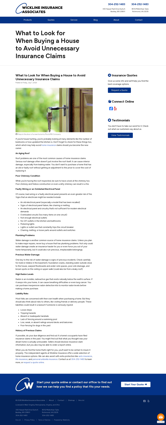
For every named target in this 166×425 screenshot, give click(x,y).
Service (73, 20)
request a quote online (33, 362)
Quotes (51, 20)
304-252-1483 (116, 4)
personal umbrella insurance (45, 359)
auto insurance (85, 356)
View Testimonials (120, 135)
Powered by (62, 420)
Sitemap (71, 400)
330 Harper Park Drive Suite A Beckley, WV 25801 (27, 411)
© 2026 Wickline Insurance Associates (30, 400)
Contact (138, 20)
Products (28, 20)
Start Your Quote (134, 384)
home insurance (49, 145)
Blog (95, 20)
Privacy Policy (29, 420)
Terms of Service (44, 420)
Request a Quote (119, 90)
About (116, 20)
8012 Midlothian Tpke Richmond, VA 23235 (50, 411)
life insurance (22, 359)
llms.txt (81, 400)
